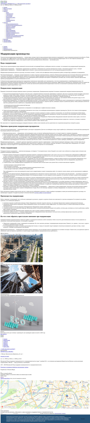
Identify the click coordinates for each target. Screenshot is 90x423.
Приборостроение (10, 34)
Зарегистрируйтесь (5, 378)
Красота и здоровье (10, 26)
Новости (5, 11)
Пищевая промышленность (12, 32)
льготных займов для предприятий (42, 192)
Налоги (8, 18)
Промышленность (10, 20)
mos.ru (2, 377)
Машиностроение (10, 27)
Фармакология (9, 13)
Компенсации (6, 340)
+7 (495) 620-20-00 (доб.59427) (23, 3)
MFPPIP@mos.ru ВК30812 (7, 351)
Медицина (8, 29)
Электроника (9, 15)
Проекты (5, 22)
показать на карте (5, 356)
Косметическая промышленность (14, 25)
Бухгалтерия (9, 16)
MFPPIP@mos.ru (12, 3)
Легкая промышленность (12, 24)
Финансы (8, 21)
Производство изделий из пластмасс (15, 35)
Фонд (7, 12)
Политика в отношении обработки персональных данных (14, 367)
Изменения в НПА (10, 17)
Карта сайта (6, 346)
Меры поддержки (7, 8)
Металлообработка (10, 30)
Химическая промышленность (13, 36)
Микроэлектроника (11, 31)
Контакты (5, 39)
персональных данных (60, 413)
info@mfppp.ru (4, 3)
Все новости (4, 334)
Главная (5, 7)
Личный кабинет (7, 41)
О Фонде (5, 10)
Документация (6, 40)
